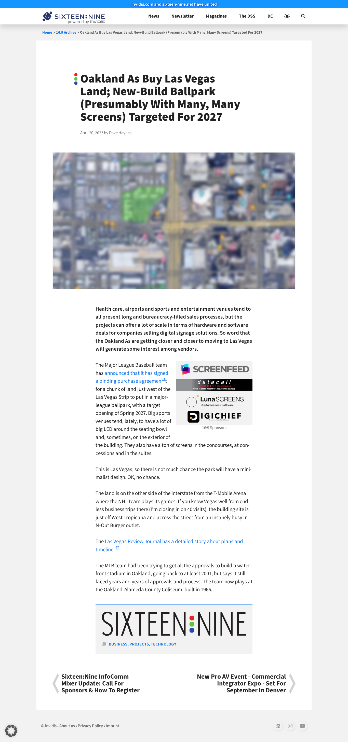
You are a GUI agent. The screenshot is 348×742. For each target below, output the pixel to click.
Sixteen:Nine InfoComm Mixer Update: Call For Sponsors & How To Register (100, 683)
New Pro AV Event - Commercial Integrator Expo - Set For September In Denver (241, 683)
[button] (303, 16)
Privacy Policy (90, 726)
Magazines (216, 16)
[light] (287, 16)
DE (270, 16)
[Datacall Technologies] (214, 385)
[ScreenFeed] (214, 369)
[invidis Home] (72, 16)
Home (47, 32)
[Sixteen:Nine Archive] (174, 634)
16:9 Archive (66, 32)
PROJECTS (139, 644)
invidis (51, 726)
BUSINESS (118, 644)
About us (67, 726)
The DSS (247, 16)
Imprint (112, 726)
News (153, 16)
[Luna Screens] (214, 401)
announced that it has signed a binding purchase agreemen (132, 377)
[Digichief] (214, 416)
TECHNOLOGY (163, 644)
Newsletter (182, 16)
